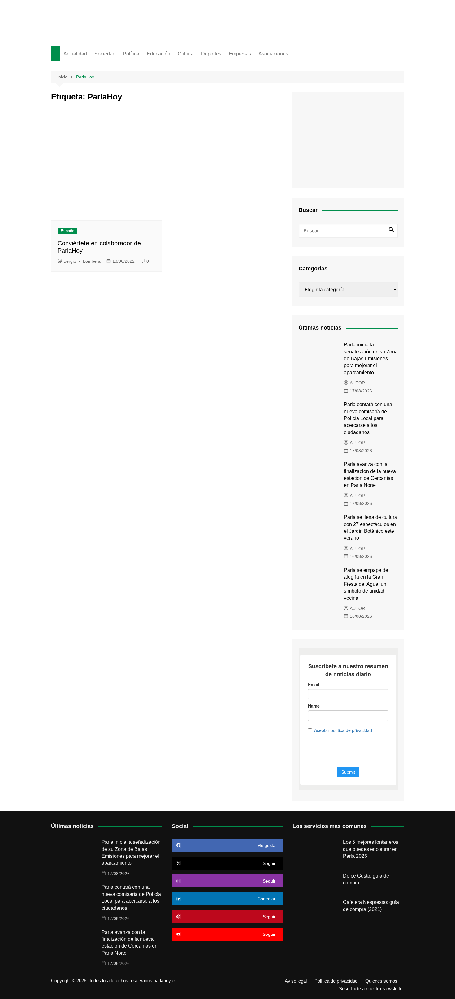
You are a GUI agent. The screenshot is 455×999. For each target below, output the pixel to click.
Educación (158, 53)
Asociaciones (273, 53)
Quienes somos (381, 981)
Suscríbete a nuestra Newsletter (371, 988)
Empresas (240, 53)
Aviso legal (296, 981)
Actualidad (75, 53)
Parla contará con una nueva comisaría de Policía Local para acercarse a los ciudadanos (368, 418)
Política (131, 53)
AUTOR (357, 382)
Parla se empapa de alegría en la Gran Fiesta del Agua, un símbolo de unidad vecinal (366, 584)
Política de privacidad (336, 981)
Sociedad (104, 53)
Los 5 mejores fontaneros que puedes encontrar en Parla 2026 (370, 849)
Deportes (211, 53)
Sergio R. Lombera (82, 261)
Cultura (186, 53)
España (67, 231)
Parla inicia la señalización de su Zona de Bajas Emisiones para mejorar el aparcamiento (371, 358)
